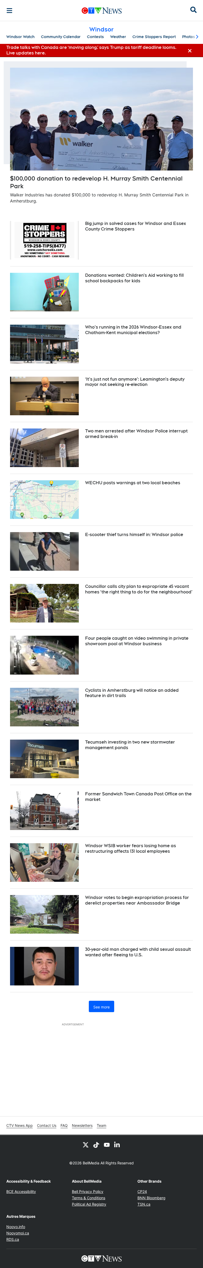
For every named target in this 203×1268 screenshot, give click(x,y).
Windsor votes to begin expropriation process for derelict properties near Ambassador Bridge (137, 900)
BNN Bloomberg (151, 1198)
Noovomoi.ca (17, 1233)
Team (101, 1125)
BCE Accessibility (21, 1191)
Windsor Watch (20, 37)
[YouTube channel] (107, 1144)
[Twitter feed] (85, 1144)
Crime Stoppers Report (154, 37)
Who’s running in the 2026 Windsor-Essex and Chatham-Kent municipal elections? (133, 330)
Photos (188, 37)
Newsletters (82, 1125)
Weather (118, 37)
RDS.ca (12, 1239)
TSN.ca (143, 1204)
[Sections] (9, 10)
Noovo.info (15, 1226)
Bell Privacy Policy (87, 1191)
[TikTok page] (96, 1144)
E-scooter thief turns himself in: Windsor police (134, 534)
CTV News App (19, 1125)
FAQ (64, 1125)
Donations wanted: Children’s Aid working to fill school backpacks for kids (134, 278)
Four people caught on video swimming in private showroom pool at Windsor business (136, 641)
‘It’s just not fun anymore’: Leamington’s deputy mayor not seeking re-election (134, 382)
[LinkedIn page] (117, 1144)
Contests (95, 37)
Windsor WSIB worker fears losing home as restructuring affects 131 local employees (130, 848)
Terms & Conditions (88, 1198)
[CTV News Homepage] (102, 10)
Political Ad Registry (89, 1204)
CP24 (142, 1191)
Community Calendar (61, 37)
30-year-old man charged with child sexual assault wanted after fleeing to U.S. (138, 952)
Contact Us (46, 1125)
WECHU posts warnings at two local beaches (132, 482)
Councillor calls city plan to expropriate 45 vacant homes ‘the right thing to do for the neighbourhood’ (138, 589)
